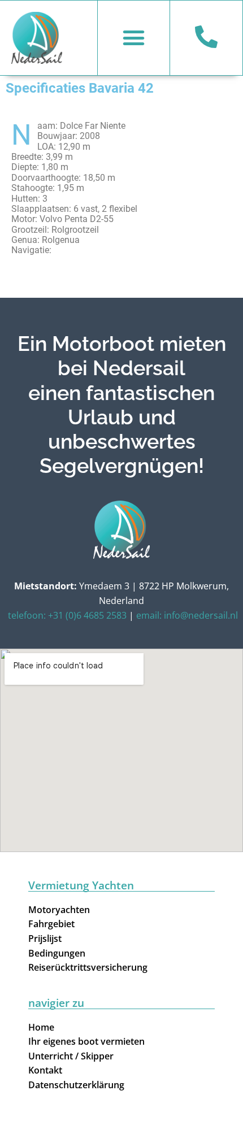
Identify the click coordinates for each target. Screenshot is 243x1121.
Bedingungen (56, 953)
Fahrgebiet (51, 924)
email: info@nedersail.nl (187, 615)
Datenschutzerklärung (76, 1085)
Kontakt (45, 1070)
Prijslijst (45, 938)
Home (41, 1027)
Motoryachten (59, 909)
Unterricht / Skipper (71, 1056)
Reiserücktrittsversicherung (87, 967)
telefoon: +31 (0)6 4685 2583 (67, 615)
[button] (133, 37)
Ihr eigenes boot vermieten (86, 1041)
